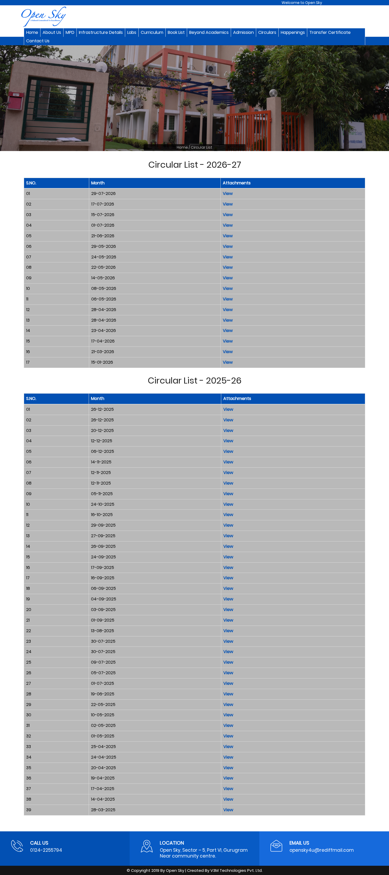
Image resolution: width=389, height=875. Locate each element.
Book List (176, 32)
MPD (70, 32)
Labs (131, 32)
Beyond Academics (209, 32)
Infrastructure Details (101, 32)
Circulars (267, 32)
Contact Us (37, 41)
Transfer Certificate (330, 32)
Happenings (293, 32)
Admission (243, 32)
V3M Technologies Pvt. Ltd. (236, 870)
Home (32, 32)
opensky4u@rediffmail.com (322, 850)
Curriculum (152, 32)
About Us (52, 32)
